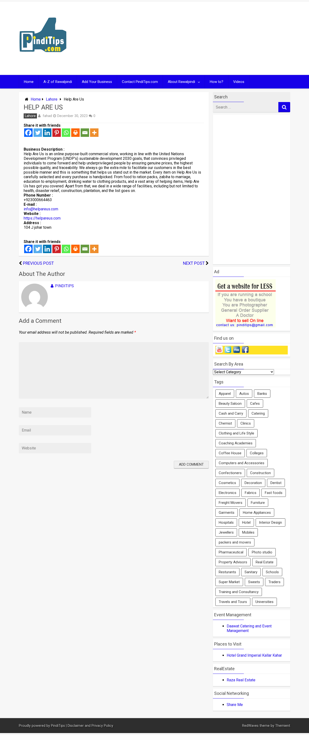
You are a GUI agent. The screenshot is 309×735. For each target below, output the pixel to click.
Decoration (253, 483)
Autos (244, 393)
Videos (238, 82)
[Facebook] (28, 132)
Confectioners (230, 473)
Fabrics (250, 493)
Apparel (225, 393)
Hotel (246, 522)
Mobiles (248, 532)
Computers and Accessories (241, 463)
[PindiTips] (43, 58)
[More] (94, 132)
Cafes (255, 403)
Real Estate (265, 562)
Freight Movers (230, 502)
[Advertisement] (201, 38)
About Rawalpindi (181, 82)
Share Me (235, 704)
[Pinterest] (56, 132)
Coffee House (230, 453)
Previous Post (38, 263)
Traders (274, 582)
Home (29, 82)
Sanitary (251, 572)
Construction (260, 473)
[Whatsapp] (66, 132)
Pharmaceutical (231, 552)
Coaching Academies (236, 443)
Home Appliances (257, 512)
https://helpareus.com (42, 218)
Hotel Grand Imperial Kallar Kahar (254, 655)
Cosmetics (227, 483)
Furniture (258, 502)
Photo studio (262, 552)
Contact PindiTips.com (140, 82)
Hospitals (226, 522)
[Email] (85, 132)
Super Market (229, 582)
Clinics (245, 423)
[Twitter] (38, 132)
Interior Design (270, 522)
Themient (282, 726)
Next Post (194, 263)
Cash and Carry (231, 413)
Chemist (225, 423)
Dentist (275, 483)
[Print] (75, 132)
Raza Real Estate (241, 680)
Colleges (257, 453)
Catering (258, 413)
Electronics (227, 493)
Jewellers (226, 532)
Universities (264, 602)
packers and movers (235, 542)
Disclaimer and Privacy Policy (90, 726)
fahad (47, 116)
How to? (216, 82)
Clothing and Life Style (236, 433)
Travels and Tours (233, 602)
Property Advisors (233, 562)
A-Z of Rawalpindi (57, 82)
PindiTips (64, 286)
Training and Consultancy (239, 592)
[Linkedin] (47, 132)
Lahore (51, 99)
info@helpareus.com (41, 209)
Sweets (254, 582)
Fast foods (273, 493)
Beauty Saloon (230, 403)
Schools (272, 572)
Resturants (227, 572)
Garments (226, 512)
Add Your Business (97, 82)
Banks (262, 393)
